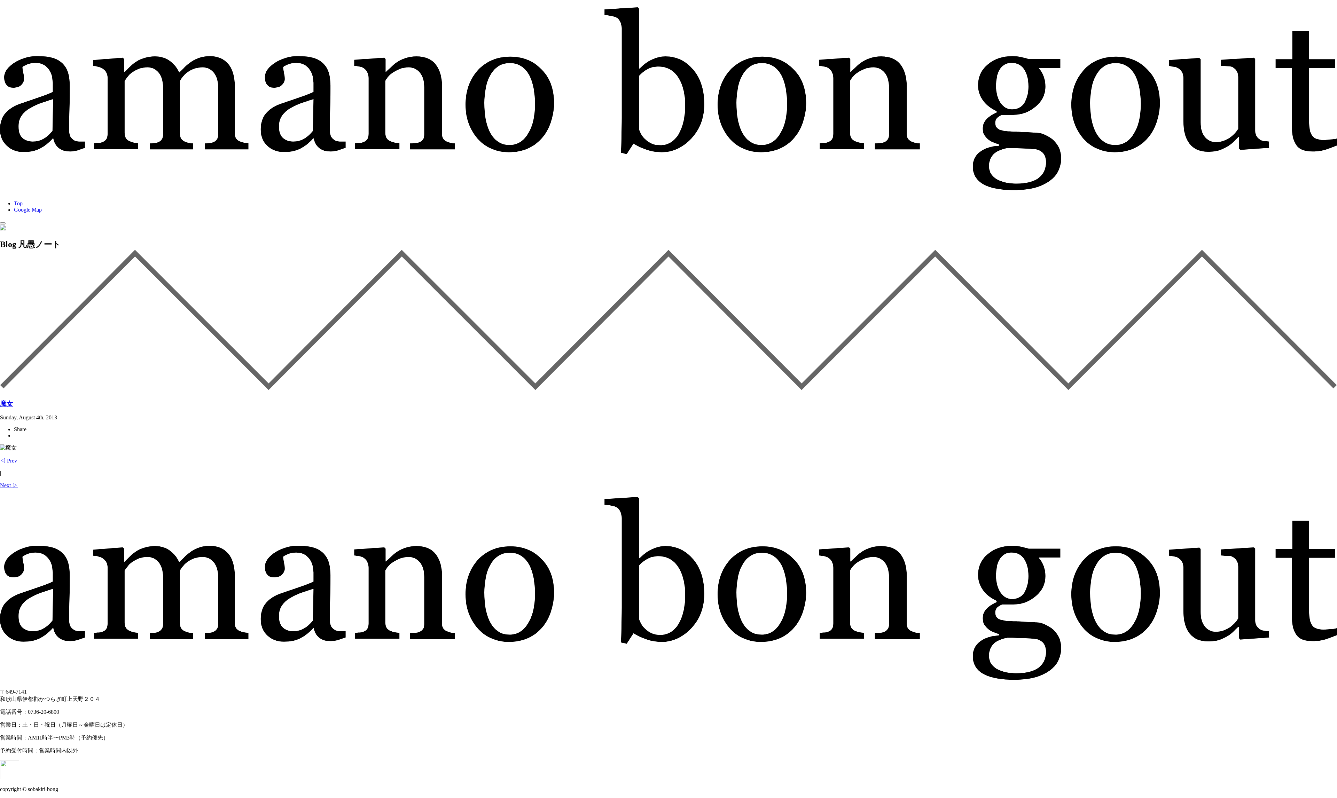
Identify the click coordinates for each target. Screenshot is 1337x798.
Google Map (28, 210)
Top (18, 203)
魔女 (6, 403)
